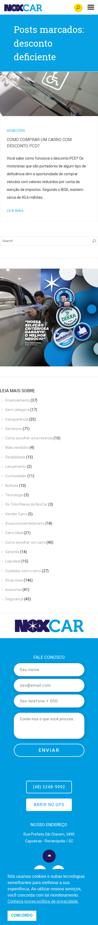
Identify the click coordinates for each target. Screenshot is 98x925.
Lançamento (15, 466)
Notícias (11, 485)
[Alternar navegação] (91, 7)
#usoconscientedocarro (25, 523)
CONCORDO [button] (22, 915)
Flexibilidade (15, 457)
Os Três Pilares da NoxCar (26, 504)
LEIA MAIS (15, 211)
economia (13, 590)
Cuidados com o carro (23, 571)
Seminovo (13, 429)
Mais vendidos (17, 447)
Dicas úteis (16, 130)
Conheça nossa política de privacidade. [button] (43, 901)
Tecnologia (14, 495)
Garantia (12, 552)
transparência (16, 419)
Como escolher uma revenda (29, 438)
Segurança (14, 599)
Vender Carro (16, 514)
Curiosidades (16, 476)
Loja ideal (13, 561)
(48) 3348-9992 (49, 786)
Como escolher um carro (25, 542)
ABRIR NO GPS (49, 804)
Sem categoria (17, 410)
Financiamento (17, 400)
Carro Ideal (14, 533)
